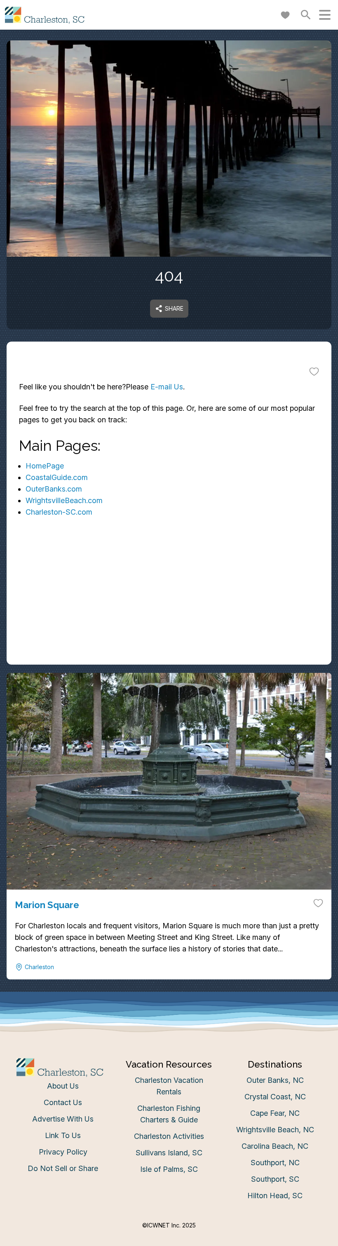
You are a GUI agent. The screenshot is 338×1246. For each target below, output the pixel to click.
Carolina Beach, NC (275, 1146)
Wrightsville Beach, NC (275, 1129)
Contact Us (63, 1102)
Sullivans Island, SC (169, 1152)
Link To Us (63, 1135)
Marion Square (47, 904)
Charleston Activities (169, 1136)
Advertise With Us (63, 1119)
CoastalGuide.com (57, 477)
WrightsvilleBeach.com (64, 500)
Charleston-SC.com (59, 512)
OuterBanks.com (54, 489)
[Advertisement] (169, 607)
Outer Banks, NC (275, 1080)
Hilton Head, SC (275, 1195)
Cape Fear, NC (275, 1113)
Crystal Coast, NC (275, 1096)
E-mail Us (166, 386)
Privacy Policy (63, 1152)
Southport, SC (275, 1179)
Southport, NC (275, 1162)
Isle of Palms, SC (169, 1169)
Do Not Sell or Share (63, 1168)
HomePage (45, 465)
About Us (63, 1086)
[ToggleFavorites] (314, 371)
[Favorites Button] (285, 15)
